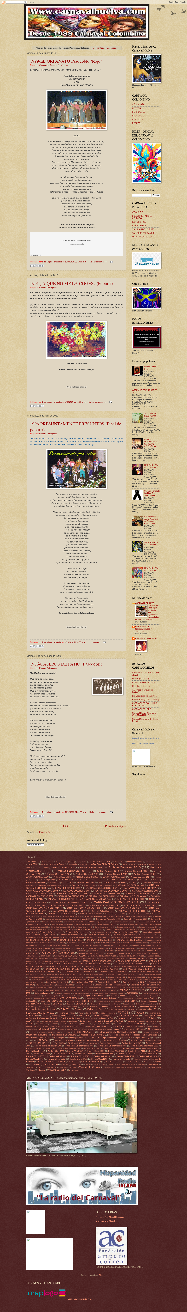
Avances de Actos (100, 880)
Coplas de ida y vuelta (91, 998)
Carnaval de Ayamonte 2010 (139, 929)
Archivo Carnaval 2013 (108, 871)
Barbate (156, 880)
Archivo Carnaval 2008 (63, 867)
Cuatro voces (117, 1001)
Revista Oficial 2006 (126, 1054)
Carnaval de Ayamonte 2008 (88, 929)
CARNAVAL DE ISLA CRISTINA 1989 (90, 953)
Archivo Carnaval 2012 (72, 871)
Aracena (133, 864)
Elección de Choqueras (100, 1007)
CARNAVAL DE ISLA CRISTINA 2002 (39, 961)
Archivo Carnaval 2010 (124, 867)
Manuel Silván (145, 1026)
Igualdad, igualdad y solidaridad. (143, 630)
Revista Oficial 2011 (102, 1056)
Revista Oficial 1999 (116, 1051)
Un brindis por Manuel (47, 1067)
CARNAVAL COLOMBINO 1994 (76, 891)
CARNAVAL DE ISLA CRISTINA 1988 (58, 953)
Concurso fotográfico (52, 996)
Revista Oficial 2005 (105, 1054)
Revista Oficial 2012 (125, 1056)
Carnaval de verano (94, 987)
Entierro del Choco (95, 1009)
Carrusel (112, 990)
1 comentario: (94, 642)
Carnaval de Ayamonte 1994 (37, 924)
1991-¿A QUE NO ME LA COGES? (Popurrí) (71, 283)
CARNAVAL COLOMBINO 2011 (116, 902)
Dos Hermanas (116, 1004)
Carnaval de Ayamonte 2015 (126, 932)
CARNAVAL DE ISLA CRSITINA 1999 (145, 972)
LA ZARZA (54, 1024)
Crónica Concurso (104, 1001)
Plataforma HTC (126, 1038)
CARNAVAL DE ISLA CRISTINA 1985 (101, 951)
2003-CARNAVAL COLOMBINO (151, 543)
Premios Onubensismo (64, 1040)
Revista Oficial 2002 (42, 1054)
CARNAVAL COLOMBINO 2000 (140, 893)
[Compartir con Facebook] (39, 265)
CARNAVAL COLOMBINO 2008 (130, 899)
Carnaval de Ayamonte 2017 (45, 935)
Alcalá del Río (119, 862)
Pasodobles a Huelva (36, 1034)
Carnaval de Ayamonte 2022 (148, 935)
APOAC (125, 864)
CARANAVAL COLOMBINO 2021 (49, 885)
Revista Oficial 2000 (136, 1051)
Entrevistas (130, 1009)
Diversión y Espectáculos (99, 1004)
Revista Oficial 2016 (78, 1059)
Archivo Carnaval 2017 (87, 874)
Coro (42, 1001)
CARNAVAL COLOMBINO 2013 (66, 905)
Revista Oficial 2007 (148, 1054)
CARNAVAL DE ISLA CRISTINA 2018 (42, 972)
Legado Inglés (97, 1024)
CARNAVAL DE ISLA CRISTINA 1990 (118, 953)
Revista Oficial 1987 (34, 1048)
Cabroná (122, 882)
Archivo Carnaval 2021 (63, 877)
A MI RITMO (31, 862)
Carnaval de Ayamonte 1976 (139, 914)
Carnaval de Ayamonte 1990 (74, 922)
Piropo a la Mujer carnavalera (104, 1038)
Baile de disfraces (144, 880)
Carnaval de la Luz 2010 (125, 979)
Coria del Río (31, 1001)
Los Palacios (55, 1026)
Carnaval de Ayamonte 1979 (71, 916)
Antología (83, 864)
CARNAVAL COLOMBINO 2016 (42, 908)
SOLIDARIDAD (51, 1064)
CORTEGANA (88, 1001)
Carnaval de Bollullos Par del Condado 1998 (87, 937)
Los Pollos (91, 1026)
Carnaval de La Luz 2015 (57, 982)
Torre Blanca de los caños (126, 1064)
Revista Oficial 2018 (121, 1059)
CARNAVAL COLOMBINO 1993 (42, 890)
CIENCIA (114, 993)
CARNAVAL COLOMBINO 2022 (132, 911)
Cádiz (133, 882)
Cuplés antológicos (149, 1001)
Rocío (146, 1059)
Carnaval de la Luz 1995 (116, 977)
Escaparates (141, 1009)
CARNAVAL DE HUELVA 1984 (39, 940)
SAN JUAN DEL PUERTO (143, 229)
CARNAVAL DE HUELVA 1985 (69, 940)
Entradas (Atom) (46, 832)
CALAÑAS (147, 882)
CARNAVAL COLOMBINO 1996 (145, 891)
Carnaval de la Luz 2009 (104, 979)
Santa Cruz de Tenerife (133, 1062)
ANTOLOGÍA (137, 119)
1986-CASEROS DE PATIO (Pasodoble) (66, 664)
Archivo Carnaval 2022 (87, 877)
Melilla (62, 1029)
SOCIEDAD (35, 1064)
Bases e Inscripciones (35, 882)
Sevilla (158, 1062)
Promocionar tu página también (143, 743)
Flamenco (112, 1013)
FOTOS (123, 1012)
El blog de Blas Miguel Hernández (110, 1217)
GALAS (141, 1013)
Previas (122, 1040)
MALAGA (117, 1026)
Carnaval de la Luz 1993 (76, 977)
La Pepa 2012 (151, 1021)
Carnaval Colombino (105, 885)
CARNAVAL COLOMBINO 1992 (140, 888)
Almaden (158, 862)
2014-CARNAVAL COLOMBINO (151, 569)
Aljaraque (149, 862)
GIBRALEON (34, 1015)
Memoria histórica (73, 1029)
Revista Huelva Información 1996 (48, 1046)
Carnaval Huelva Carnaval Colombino (145, 738)
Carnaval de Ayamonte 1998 (128, 924)
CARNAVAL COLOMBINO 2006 (61, 899)
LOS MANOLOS (142, 627)
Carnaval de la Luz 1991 (37, 977)
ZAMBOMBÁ (73, 1070)
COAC (122, 993)
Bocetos (53, 882)
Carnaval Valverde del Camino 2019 (81, 990)
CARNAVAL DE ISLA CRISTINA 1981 (123, 948)
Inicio (66, 826)
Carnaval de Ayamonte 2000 (38, 927)
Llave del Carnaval (119, 1024)
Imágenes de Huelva (71, 1018)
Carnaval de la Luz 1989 (132, 974)
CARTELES (138, 990)
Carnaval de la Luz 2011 (148, 979)
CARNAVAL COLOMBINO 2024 (61, 914)
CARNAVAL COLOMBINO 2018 (124, 908)
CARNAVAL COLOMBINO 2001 (39, 896)
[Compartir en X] (37, 265)
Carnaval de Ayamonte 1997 (106, 924)
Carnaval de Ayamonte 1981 (119, 916)
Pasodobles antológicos (37, 1037)
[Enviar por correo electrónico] (31, 265)
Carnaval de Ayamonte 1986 (108, 919)
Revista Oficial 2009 (58, 1056)
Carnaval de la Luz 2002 (40, 979)
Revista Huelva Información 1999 (144, 1046)
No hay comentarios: (99, 262)
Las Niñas (85, 1024)
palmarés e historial (151, 1032)
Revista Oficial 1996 (56, 1051)
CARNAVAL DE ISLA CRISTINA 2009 (131, 964)
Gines (44, 1015)
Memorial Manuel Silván (103, 1029)
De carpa (47, 1004)
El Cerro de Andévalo (58, 1007)
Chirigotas (66, 993)
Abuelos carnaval (47, 862)
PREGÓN (43, 1040)
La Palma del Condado (136, 1021)
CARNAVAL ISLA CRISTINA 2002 (132, 987)
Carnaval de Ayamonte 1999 (151, 924)
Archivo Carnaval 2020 (37, 877)
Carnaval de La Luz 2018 (133, 982)
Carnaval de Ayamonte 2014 (101, 932)
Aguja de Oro (82, 862)
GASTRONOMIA (155, 1013)
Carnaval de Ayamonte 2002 (82, 927)
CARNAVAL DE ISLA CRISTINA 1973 (57, 945)
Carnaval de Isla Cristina (146, 638)
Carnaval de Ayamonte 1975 (115, 914)
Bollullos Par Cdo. (85, 882)
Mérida (116, 1029)
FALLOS (152, 1009)
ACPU (58, 862)
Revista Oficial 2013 (148, 1056)
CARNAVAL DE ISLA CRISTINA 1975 (116, 945)
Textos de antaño (100, 1064)
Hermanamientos (68, 1015)
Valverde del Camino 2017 (114, 1067)
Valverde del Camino (89, 1067)
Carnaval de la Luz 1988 (113, 974)
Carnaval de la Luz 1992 (57, 977)
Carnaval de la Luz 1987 (93, 974)
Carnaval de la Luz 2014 (34, 982)
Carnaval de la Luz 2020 (45, 985)
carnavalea (103, 990)
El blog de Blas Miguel (105, 1221)
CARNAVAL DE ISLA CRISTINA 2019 (79, 972)
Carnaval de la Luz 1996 (136, 977)
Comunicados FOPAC (151, 993)
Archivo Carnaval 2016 (58, 874)
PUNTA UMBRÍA (139, 226)
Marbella (155, 1026)
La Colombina (85, 1021)
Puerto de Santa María (153, 1040)
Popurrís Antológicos (59, 65)
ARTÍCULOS (64, 880)
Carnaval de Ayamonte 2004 (126, 927)
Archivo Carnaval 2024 (140, 877)
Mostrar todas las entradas (105, 48)
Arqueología (51, 880)
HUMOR (145, 1015)
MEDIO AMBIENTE (47, 1029)
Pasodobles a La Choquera (64, 1035)
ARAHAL (142, 864)
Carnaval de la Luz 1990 (152, 974)
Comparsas (44, 65)
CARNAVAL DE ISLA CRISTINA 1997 (53, 958)
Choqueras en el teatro (81, 993)
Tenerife (88, 1064)
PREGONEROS (139, 116)
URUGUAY (72, 1067)
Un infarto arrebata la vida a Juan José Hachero (152, 493)
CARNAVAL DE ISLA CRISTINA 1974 (87, 945)
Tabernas (65, 1064)
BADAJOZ (131, 880)
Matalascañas (31, 1029)
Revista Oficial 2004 (83, 1054)
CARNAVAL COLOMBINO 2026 (91, 914)
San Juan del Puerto (91, 1061)
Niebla (58, 1032)
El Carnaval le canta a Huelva (146, 1004)
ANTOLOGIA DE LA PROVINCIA (104, 864)
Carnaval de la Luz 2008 (81, 979)
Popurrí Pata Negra (143, 1038)
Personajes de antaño (77, 1038)
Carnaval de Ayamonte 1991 (98, 922)
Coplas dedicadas (109, 998)
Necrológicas (154, 1029)
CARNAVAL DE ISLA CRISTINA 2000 (111, 958)
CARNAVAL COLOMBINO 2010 (70, 902)
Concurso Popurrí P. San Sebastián (91, 996)
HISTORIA (136, 108)
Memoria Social (87, 1029)
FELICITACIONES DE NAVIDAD (40, 1013)
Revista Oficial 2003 (61, 1054)
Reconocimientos (91, 1043)
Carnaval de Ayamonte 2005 (149, 927)
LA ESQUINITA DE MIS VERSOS (109, 1021)
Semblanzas (148, 1062)
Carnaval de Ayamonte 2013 (77, 932)
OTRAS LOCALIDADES (142, 237)
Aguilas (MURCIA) (69, 862)
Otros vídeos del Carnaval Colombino (118, 1032)
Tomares (111, 1064)
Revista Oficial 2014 (35, 1059)
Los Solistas (102, 1026)
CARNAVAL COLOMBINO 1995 (111, 890)
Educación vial (128, 1004)
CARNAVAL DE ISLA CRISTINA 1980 (95, 948)
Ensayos (78, 1009)
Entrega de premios (116, 1009)
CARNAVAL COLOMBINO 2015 (139, 905)
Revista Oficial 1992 (111, 1048)
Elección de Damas (124, 1006)
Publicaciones (136, 1040)
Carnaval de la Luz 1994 (96, 977)
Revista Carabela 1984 (109, 1043)
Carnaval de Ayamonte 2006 (36, 929)
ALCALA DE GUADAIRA (99, 862)
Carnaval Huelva (110, 987)
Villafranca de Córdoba (135, 1067)
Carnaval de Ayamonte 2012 (51, 932)
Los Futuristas (44, 1026)
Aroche (40, 880)
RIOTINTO (138, 1059)
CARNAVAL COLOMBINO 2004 (133, 896)
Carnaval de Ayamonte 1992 (122, 922)
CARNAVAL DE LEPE (144, 603)
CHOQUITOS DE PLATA (100, 993)
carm (66, 885)
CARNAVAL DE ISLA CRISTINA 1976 (145, 945)
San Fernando (73, 1062)
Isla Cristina (150, 1018)
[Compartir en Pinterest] (42, 265)
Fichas (81, 1013)
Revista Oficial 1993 (131, 1048)
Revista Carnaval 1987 (131, 1043)
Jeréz (37, 1021)
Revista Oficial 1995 (35, 1051)
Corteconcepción (73, 1001)
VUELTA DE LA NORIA (57, 1070)
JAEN (28, 1021)
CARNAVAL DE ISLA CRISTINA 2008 (95, 964)
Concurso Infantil (67, 996)
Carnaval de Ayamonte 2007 (61, 929)
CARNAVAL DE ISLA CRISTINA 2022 (113, 972)
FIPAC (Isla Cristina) (141, 686)
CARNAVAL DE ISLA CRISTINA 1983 (45, 951)
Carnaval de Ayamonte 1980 (95, 916)
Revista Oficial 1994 (150, 1048)
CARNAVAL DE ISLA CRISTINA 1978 (67, 948)
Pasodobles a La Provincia (92, 1035)
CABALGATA (109, 882)
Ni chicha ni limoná (45, 1032)
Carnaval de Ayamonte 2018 (71, 935)
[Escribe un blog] (34, 265)
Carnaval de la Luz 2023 (83, 985)
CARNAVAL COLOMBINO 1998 (71, 893)
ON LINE (67, 1032)
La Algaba (73, 1021)
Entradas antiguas (115, 826)
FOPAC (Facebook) (140, 679)
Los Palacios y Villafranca (73, 1026)
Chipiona (58, 993)
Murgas (140, 1029)
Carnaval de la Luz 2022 (64, 985)
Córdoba (153, 998)
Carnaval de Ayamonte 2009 (116, 929)
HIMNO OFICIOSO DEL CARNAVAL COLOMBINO (151, 442)
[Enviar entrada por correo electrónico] (111, 262)
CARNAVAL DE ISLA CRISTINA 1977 (39, 948)
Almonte (44, 864)
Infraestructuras (90, 1018)
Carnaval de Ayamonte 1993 (146, 922)
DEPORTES (81, 1004)
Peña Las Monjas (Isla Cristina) (145, 699)
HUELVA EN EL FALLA (128, 1015)
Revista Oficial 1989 (54, 1048)
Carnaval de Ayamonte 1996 (84, 924)
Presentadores (109, 1040)
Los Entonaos (31, 1026)
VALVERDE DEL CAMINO (143, 233)
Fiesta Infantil (91, 1013)
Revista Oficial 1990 (73, 1048)
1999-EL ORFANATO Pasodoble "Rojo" (66, 61)
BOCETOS (137, 123)
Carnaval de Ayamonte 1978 (49, 916)
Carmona (75, 885)
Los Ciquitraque (136, 1023)
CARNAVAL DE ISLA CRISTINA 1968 (52, 943)
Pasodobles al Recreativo (118, 1035)
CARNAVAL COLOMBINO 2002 (70, 896)
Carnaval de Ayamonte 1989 (52, 922)
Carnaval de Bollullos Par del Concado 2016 (45, 937)
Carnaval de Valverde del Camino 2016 (145, 985)
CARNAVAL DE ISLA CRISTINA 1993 (70, 956)
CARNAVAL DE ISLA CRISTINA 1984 (73, 951)
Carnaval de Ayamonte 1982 (141, 916)
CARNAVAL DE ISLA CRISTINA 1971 (135, 943)
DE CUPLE (57, 1004)
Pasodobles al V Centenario (145, 1035)
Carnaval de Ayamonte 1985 (80, 919)
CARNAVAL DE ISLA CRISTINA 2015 (62, 969)
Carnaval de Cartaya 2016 (119, 937)
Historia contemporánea (104, 1015)
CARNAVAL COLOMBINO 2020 (69, 911)
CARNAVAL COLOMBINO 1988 (130, 885)
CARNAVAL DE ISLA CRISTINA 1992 (39, 956)
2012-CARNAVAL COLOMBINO (151, 466)
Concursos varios (38, 998)
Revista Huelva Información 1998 (112, 1046)
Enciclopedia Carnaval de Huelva (40, 1009)
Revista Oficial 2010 (80, 1056)
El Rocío (84, 1007)
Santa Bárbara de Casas (114, 1062)
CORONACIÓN (54, 1001)
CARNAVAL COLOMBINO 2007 (95, 899)
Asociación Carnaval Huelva (81, 880)
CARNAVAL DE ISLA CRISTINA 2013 (126, 966)
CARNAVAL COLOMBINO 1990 (66, 888)
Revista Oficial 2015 (56, 1059)
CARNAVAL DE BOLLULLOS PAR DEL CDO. (144, 704)
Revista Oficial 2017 (99, 1059)
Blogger (102, 1275)
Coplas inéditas (128, 998)
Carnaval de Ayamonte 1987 (135, 919)
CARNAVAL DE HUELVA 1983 (145, 937)
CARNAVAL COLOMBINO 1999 (106, 894)
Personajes (59, 1038)
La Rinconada (42, 1024)
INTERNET (137, 1018)
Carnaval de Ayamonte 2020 (123, 935)
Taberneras (76, 1064)
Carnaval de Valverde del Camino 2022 (71, 987)
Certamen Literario (42, 993)
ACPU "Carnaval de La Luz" (144, 682)
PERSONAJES (138, 112)
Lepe (107, 1024)
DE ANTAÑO (32, 1003)
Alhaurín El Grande (134, 862)
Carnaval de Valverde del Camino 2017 (42, 987)
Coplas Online (142, 998)
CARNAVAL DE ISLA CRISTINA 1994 (103, 956)
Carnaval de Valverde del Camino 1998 (110, 985)
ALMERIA (32, 864)
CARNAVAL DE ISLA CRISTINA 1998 (82, 958)
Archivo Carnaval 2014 (136, 871)
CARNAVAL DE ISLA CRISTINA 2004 (97, 961)
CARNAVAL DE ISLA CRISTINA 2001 (143, 958)
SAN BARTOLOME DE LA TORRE (51, 1062)
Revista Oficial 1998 (95, 1051)
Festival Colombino (66, 1013)
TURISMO (30, 1067)
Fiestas (102, 1013)
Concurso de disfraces (34, 996)
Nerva (33, 1032)
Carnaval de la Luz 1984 (34, 974)
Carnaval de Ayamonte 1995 (62, 924)
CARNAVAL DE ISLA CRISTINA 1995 (131, 956)
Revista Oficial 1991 (92, 1048)
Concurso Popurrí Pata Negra (123, 996)
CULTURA (130, 1001)
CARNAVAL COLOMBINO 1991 (101, 888)
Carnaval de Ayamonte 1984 (55, 919)
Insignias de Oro (106, 1018)
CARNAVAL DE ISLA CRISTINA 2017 (139, 969)
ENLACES (65, 1009)
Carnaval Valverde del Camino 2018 (50, 990)
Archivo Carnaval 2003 (41, 868)
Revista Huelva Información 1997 (79, 1046)
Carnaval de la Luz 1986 (73, 974)
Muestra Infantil (129, 1029)
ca (100, 882)
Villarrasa (41, 1070)
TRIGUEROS (153, 1064)
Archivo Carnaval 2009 (90, 867)
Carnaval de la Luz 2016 (82, 982)
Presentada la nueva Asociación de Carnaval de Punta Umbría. (151, 520)
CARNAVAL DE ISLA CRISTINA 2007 (61, 964)
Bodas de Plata (67, 882)
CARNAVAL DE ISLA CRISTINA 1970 (107, 943)
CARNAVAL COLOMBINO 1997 (39, 894)
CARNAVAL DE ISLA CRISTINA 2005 (130, 961)
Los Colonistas (154, 1024)
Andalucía (73, 864)
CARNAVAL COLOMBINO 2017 (83, 908)
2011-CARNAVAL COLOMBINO (151, 415)
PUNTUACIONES (75, 1043)
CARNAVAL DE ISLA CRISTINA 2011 (65, 966)
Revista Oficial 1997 (75, 1051)
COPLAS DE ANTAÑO (70, 998)
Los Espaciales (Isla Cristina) (144, 696)
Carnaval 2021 (89, 885)
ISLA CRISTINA (139, 222)
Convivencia (52, 998)
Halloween (55, 1015)
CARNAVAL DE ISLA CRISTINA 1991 (146, 953)
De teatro (70, 1004)
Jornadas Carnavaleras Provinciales (54, 1021)
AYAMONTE (137, 212)
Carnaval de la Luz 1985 (54, 974)
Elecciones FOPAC (148, 1007)
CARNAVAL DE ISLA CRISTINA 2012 (97, 966)
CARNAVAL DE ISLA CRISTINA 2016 (101, 969)
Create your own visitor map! (80, 1299)
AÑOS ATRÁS (138, 105)
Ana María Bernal (57, 864)
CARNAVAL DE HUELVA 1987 (129, 940)
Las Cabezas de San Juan (69, 1024)
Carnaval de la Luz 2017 (107, 982)
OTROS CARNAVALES (84, 1032)
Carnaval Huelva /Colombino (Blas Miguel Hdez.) (144, 714)
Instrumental (122, 1018)
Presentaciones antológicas (87, 1040)
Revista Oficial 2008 (35, 1056)
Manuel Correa (132, 1026)
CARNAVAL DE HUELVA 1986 (99, 940)
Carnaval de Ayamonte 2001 (60, 927)
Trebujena (141, 1064)
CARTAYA (124, 990)
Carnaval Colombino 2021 (103, 911)
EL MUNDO (73, 1007)
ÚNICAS (63, 1067)
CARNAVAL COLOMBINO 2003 (102, 896)
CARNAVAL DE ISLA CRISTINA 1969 (79, 943)
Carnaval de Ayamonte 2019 (97, 935)
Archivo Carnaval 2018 (116, 874)
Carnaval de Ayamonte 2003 (104, 927)
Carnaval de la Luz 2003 (60, 979)
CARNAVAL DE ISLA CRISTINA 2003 (67, 961)
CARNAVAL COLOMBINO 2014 (103, 905)
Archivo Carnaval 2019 (145, 874)
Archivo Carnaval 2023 (114, 877)
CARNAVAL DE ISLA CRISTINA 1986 (128, 951)
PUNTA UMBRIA (37, 1043)
